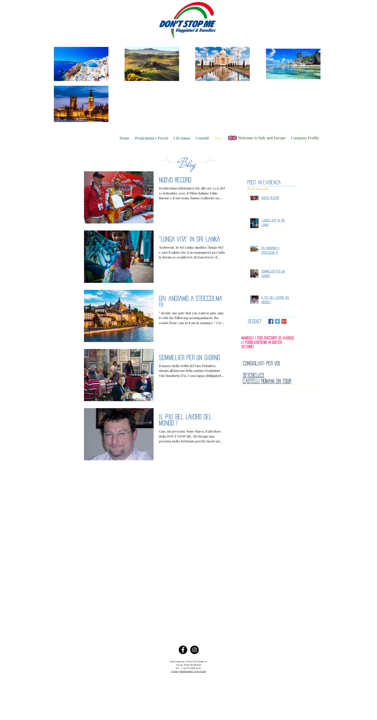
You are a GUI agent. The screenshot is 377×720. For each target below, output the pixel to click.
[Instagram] (194, 650)
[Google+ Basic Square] (283, 321)
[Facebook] (183, 650)
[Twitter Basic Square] (277, 321)
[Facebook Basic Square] (270, 321)
